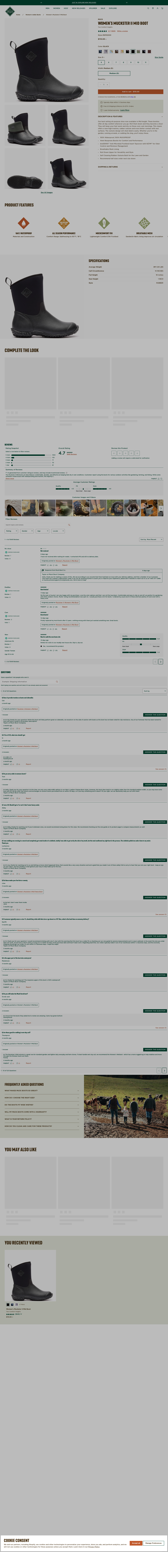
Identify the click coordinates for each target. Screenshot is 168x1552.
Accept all (136, 1543)
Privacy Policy (94, 1547)
